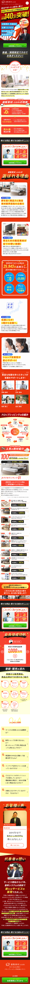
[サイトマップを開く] (27, 3)
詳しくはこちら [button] (15, 845)
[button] (2, 651)
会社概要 (15, 976)
